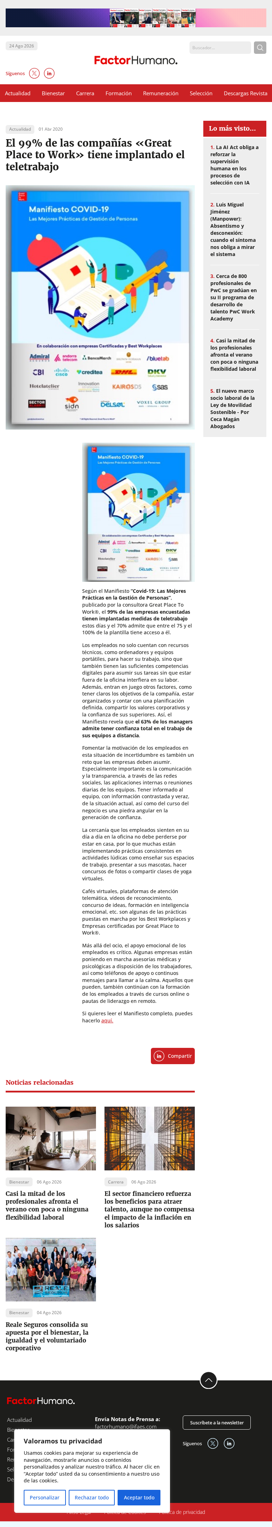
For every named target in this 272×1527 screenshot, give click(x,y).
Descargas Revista (245, 93)
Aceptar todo (139, 1497)
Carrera (85, 93)
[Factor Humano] (136, 60)
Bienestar (53, 93)
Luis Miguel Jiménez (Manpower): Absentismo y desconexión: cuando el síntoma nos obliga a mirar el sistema (233, 229)
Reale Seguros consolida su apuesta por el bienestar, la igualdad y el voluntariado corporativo (47, 1336)
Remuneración (160, 93)
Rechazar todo (92, 1497)
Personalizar (45, 1497)
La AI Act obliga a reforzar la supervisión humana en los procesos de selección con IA (234, 165)
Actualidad (17, 93)
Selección (201, 93)
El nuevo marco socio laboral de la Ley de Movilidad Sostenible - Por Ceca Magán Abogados (232, 408)
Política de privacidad (182, 1512)
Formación (119, 93)
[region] (92, 1471)
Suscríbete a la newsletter (217, 1422)
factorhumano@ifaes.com (126, 1426)
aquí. (107, 1020)
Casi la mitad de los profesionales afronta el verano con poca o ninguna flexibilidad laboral (47, 1205)
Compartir (180, 1055)
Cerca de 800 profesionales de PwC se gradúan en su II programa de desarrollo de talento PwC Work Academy (233, 297)
